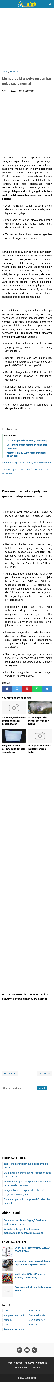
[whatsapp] (37, 689)
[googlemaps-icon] (34, 1350)
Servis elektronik (37, 1315)
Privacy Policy (20, 1367)
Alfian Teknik (30, 1378)
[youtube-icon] (27, 1350)
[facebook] (7, 689)
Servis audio (35, 1310)
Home (9, 1362)
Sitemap (18, 1362)
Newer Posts (10, 1073)
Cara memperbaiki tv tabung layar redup (27, 440)
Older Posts (44, 1073)
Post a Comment (26, 90)
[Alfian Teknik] (27, 4)
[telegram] (47, 689)
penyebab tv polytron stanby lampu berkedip (26, 462)
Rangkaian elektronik (14, 1329)
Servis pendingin (37, 1320)
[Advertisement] (27, 39)
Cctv (6, 1310)
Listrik (7, 1324)
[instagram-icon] (19, 1350)
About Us (29, 1362)
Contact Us (41, 1362)
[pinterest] (27, 689)
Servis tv (33, 1324)
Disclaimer (35, 1367)
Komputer (8, 1320)
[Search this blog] (50, 4)
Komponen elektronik (14, 1315)
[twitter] (17, 689)
